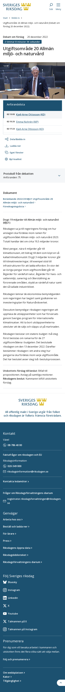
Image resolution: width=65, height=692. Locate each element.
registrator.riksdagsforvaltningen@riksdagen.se (34, 501)
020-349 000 (14, 466)
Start (5, 17)
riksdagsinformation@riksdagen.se (27, 471)
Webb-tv (15, 17)
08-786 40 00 (15, 445)
